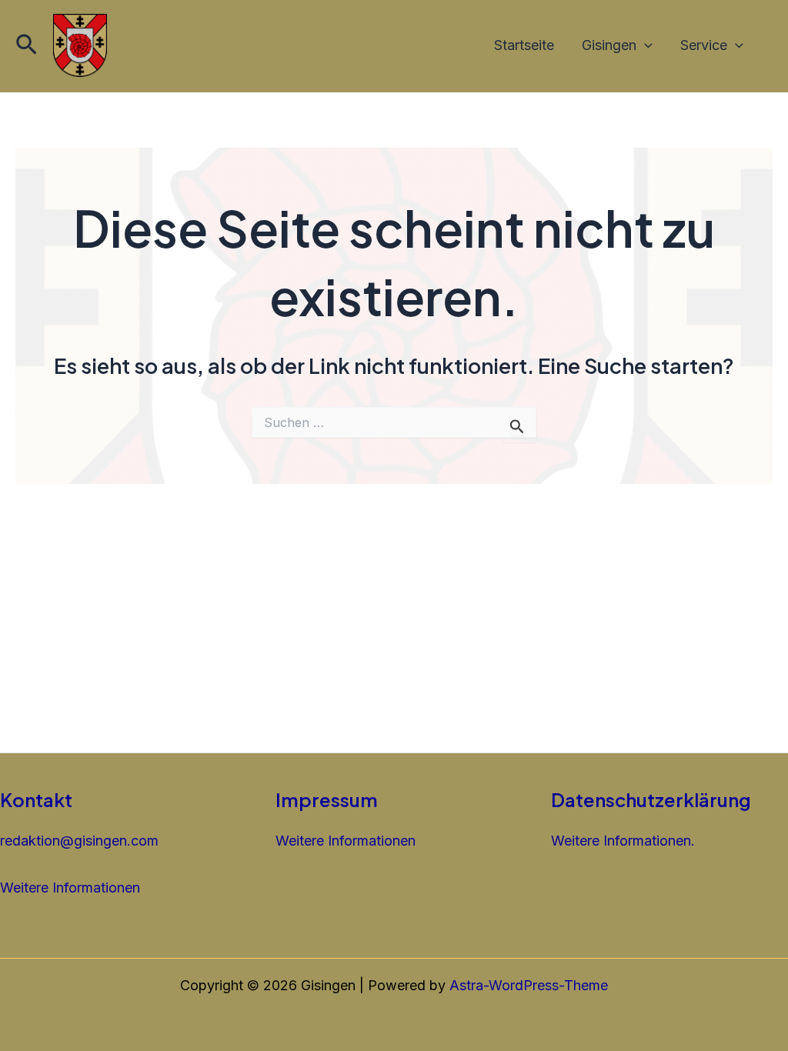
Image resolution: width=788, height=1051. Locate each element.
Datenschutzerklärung (651, 799)
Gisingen (609, 45)
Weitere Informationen (70, 887)
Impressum (326, 799)
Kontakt (36, 799)
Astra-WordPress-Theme (528, 985)
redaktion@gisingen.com (79, 840)
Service (703, 45)
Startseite (524, 45)
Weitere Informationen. (623, 840)
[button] (26, 45)
